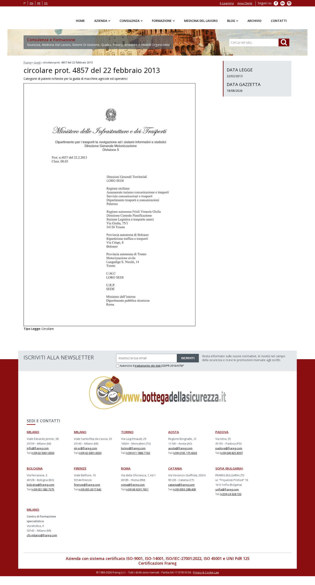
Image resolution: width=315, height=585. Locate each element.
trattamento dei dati (148, 366)
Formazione (162, 21)
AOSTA (173, 432)
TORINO (127, 432)
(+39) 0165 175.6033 (185, 453)
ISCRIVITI (188, 358)
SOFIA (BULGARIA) (229, 468)
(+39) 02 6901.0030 (42, 453)
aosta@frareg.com (180, 448)
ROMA (125, 468)
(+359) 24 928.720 (230, 494)
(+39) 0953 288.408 (184, 489)
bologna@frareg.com (40, 485)
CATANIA (175, 468)
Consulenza (130, 21)
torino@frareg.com (133, 448)
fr (38, 3)
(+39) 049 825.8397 (231, 453)
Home (80, 21)
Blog (231, 21)
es (46, 3)
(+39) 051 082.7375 (42, 489)
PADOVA (221, 432)
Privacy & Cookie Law (206, 572)
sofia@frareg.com (227, 489)
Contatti (279, 21)
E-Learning (227, 3)
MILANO (33, 432)
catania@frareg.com (181, 485)
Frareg (28, 62)
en (31, 3)
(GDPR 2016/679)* (172, 366)
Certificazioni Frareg (157, 563)
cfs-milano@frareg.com (42, 535)
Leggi (37, 62)
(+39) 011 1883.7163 (138, 453)
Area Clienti (244, 3)
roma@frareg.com (133, 485)
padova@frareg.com (228, 448)
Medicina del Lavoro (201, 21)
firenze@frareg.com (87, 485)
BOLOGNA (35, 468)
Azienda (100, 21)
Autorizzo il (127, 366)
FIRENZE (80, 468)
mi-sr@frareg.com (85, 448)
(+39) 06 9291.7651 (137, 489)
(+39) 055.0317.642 (89, 489)
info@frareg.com (38, 448)
